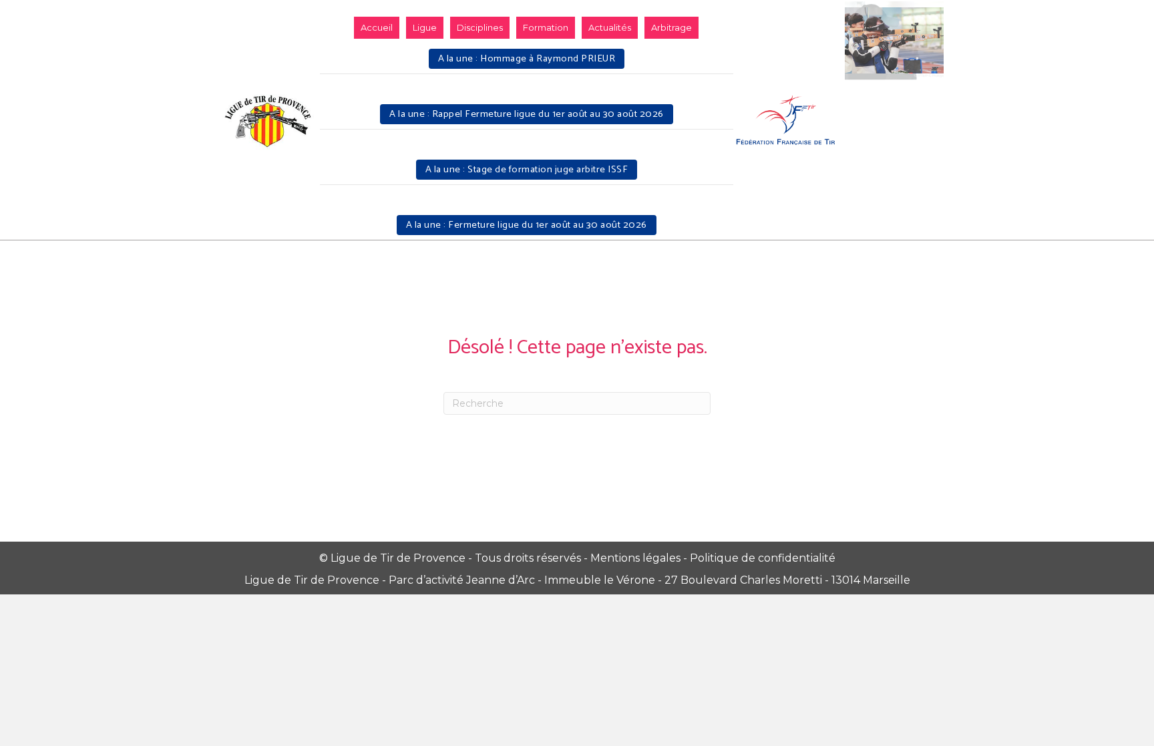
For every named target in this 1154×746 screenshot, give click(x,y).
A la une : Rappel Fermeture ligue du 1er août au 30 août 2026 (526, 114)
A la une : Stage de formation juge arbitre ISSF (526, 170)
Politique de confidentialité (762, 558)
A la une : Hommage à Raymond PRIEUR (527, 59)
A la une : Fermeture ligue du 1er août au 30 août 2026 (526, 225)
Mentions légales (635, 558)
